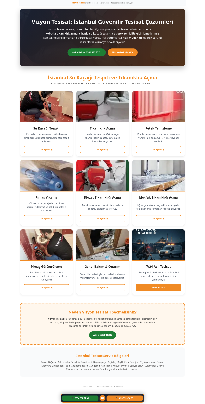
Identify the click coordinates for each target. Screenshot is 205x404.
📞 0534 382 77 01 (80, 398)
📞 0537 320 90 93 (124, 398)
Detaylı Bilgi (46, 149)
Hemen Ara (158, 287)
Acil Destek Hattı (102, 334)
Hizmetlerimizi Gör (122, 52)
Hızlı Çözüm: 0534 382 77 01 (87, 52)
